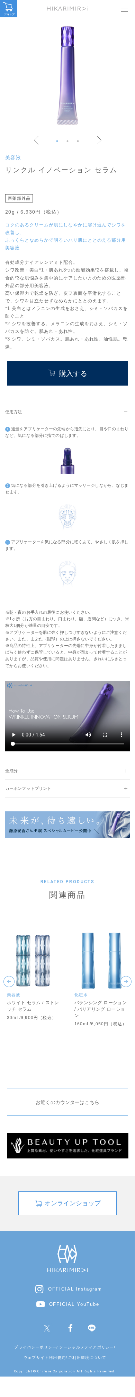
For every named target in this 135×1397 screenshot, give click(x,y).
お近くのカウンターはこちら (67, 1102)
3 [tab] (77, 141)
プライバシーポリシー (35, 1347)
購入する (73, 373)
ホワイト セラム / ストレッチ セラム (33, 1005)
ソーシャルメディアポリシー (86, 1347)
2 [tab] (67, 141)
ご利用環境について (87, 1357)
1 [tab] (57, 141)
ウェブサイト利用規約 (45, 1357)
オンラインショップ (72, 1203)
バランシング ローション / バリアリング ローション (100, 1009)
